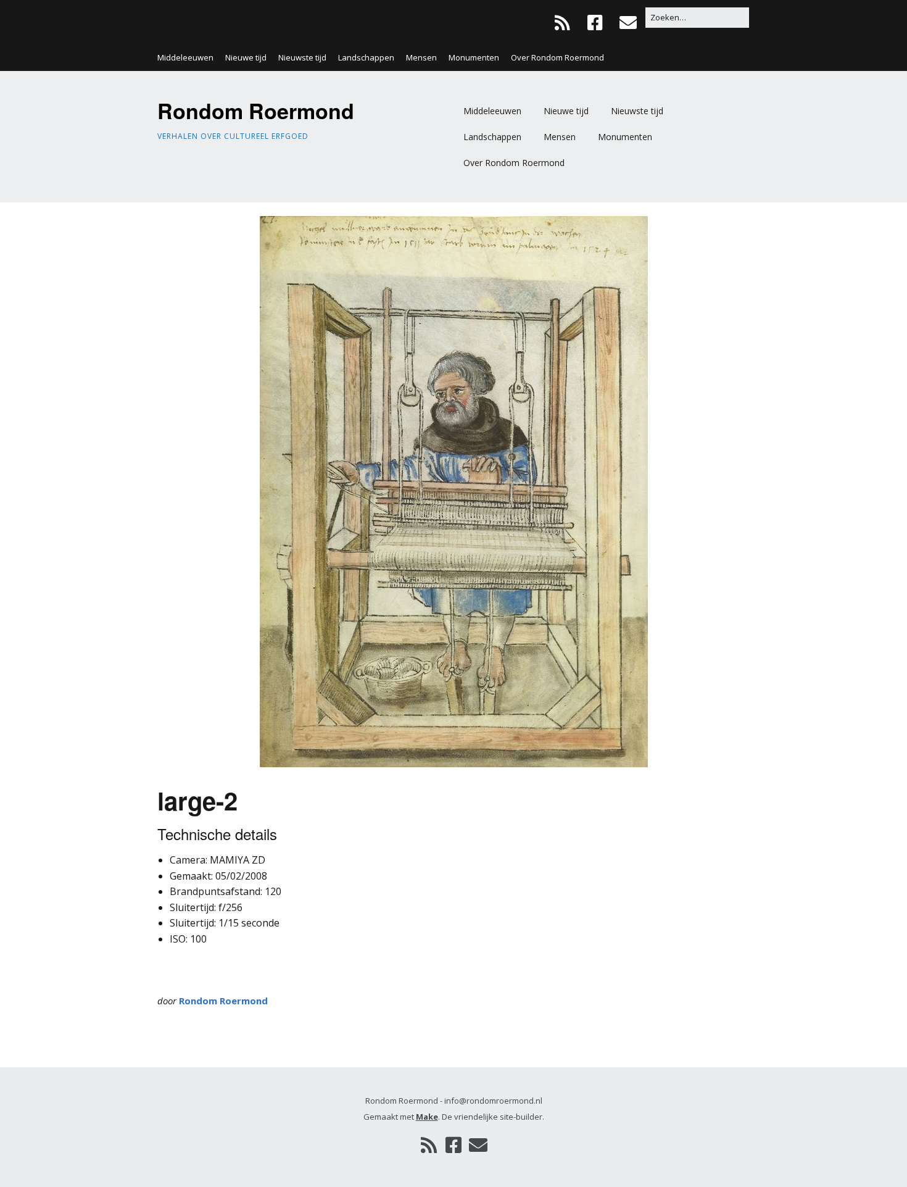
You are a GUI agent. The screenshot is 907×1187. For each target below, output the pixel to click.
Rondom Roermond (255, 110)
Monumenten (474, 57)
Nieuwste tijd (302, 57)
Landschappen (366, 57)
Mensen (421, 57)
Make (427, 1116)
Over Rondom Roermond (557, 57)
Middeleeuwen (185, 57)
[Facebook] (595, 22)
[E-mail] (628, 22)
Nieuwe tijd (246, 57)
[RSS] (565, 22)
